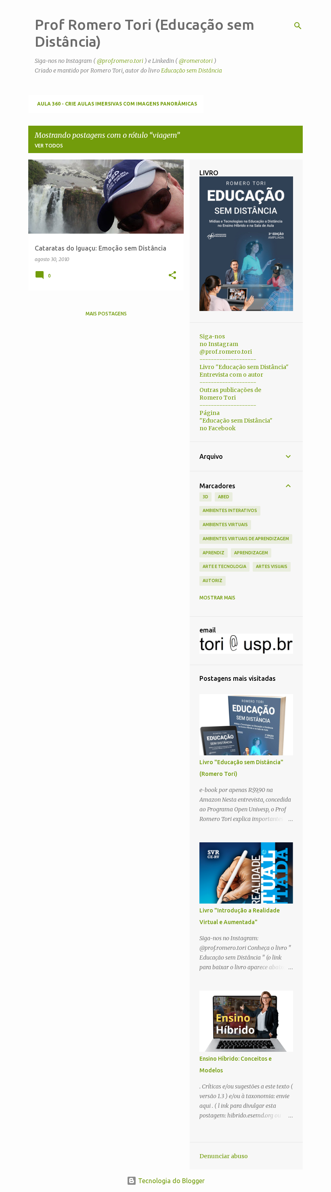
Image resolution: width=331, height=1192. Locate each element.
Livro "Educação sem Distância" (244, 367)
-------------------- (227, 359)
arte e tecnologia (224, 566)
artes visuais (271, 566)
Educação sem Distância (191, 70)
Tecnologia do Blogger (170, 1180)
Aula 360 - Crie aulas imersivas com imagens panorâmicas (117, 103)
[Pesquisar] (298, 25)
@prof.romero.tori (120, 60)
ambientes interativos (230, 510)
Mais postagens (106, 313)
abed (223, 496)
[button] (172, 275)
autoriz (212, 580)
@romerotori (196, 60)
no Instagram (218, 344)
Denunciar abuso (223, 1156)
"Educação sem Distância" (235, 420)
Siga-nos (212, 336)
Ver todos (49, 145)
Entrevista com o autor (231, 374)
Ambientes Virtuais (225, 524)
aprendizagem (251, 552)
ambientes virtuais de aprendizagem (246, 538)
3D (205, 496)
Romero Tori (217, 397)
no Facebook (217, 428)
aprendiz (213, 552)
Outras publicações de (230, 390)
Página (209, 413)
